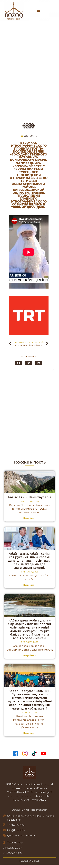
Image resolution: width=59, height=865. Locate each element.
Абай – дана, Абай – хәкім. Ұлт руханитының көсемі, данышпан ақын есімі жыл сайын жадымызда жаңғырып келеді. (29, 561)
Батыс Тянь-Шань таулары (29, 497)
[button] (38, 11)
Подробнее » (29, 518)
